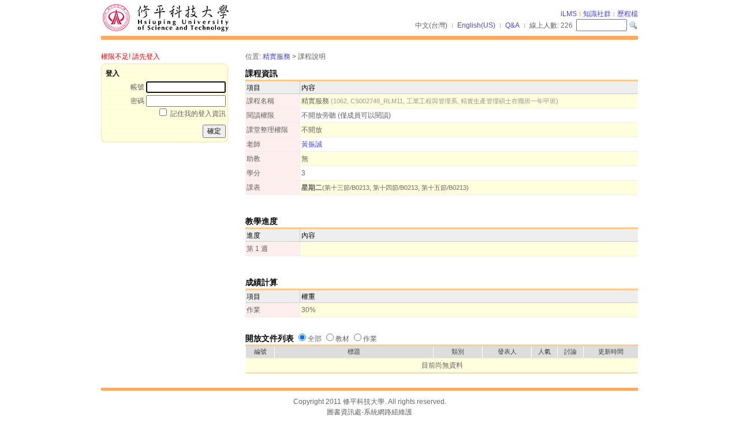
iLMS (569, 14)
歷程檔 (627, 14)
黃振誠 (311, 144)
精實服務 (276, 57)
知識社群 (597, 14)
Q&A (512, 25)
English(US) (476, 25)
